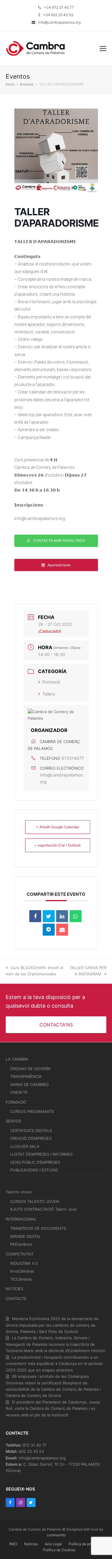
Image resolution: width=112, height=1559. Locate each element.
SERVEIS (13, 1121)
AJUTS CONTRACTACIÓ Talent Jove (43, 1209)
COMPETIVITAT (19, 1254)
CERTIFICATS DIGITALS (31, 1130)
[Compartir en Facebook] (35, 916)
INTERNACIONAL (21, 1219)
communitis (56, 1535)
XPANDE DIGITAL (25, 1236)
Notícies (31, 1544)
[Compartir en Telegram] (49, 930)
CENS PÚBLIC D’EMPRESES (35, 1162)
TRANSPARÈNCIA (26, 1076)
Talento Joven (19, 1191)
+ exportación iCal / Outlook (57, 845)
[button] (103, 48)
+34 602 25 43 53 (58, 15)
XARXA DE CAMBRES (29, 1084)
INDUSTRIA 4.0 (24, 1263)
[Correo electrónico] (62, 930)
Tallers (48, 693)
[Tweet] (49, 916)
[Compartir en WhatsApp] (76, 916)
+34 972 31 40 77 (59, 7)
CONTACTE (16, 1298)
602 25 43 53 (31, 1451)
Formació (51, 681)
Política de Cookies (59, 1550)
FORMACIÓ (16, 1102)
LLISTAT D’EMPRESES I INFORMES (41, 1154)
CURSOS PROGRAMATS (32, 1111)
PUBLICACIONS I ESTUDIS (34, 1170)
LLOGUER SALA (24, 1146)
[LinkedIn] (62, 916)
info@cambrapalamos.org (59, 22)
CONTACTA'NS (56, 1025)
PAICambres (21, 1244)
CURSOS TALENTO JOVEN (34, 1201)
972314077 (73, 758)
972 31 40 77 (34, 1445)
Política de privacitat (86, 1544)
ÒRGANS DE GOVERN (30, 1068)
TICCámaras (21, 1279)
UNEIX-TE (19, 1092)
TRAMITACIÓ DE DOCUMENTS (38, 1228)
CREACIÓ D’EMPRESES (31, 1138)
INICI (13, 1544)
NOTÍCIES (14, 1288)
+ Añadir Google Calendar (57, 827)
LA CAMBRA (17, 1059)
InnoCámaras (22, 1271)
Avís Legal (53, 1544)
